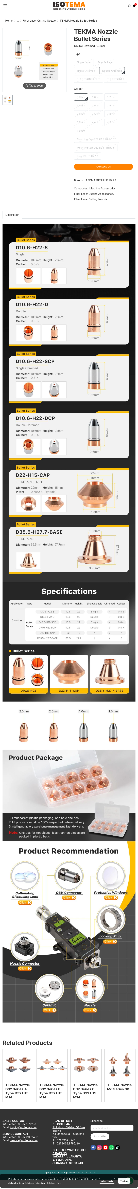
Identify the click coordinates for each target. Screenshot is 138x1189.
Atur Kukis (107, 1180)
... (18, 20)
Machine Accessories (102, 188)
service (14, 1140)
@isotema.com (28, 1140)
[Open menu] (5, 6)
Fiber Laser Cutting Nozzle (39, 20)
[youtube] (105, 1147)
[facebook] (93, 1147)
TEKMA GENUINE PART (101, 180)
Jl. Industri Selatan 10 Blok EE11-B (69, 1129)
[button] (129, 6)
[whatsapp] (111, 1147)
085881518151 (27, 1124)
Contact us (103, 167)
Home (9, 20)
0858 (21, 1137)
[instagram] (99, 1147)
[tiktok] (117, 1147)
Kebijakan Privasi (33, 1182)
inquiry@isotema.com (23, 1127)
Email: (6, 1140)
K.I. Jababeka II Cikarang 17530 (68, 1135)
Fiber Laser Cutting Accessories (94, 193)
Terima (124, 1180)
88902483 (31, 1137)
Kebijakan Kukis (54, 1182)
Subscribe (100, 1137)
